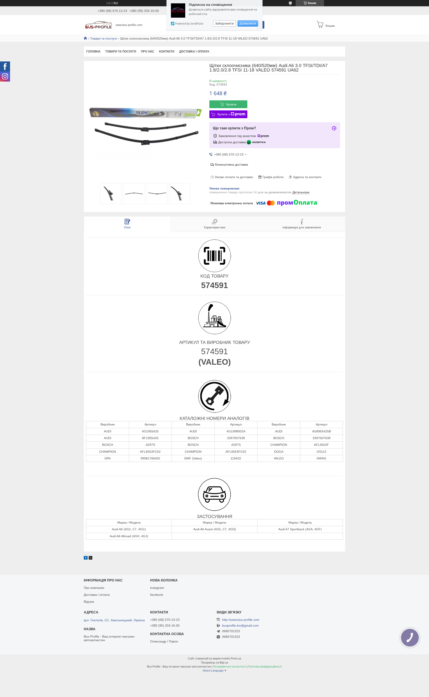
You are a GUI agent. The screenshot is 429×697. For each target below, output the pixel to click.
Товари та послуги (103, 38)
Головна (93, 51)
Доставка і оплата (194, 51)
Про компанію (94, 588)
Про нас (147, 51)
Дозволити (248, 23)
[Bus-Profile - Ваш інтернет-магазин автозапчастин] (98, 24)
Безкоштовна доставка (231, 164)
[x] (90, 558)
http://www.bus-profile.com (240, 619)
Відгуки (89, 601)
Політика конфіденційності (265, 666)
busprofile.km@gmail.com (240, 625)
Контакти (166, 51)
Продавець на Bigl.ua (214, 662)
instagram (157, 588)
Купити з (223, 114)
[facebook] (86, 558)
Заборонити (224, 23)
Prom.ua (236, 658)
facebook (156, 594)
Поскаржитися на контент (229, 666)
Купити (231, 104)
